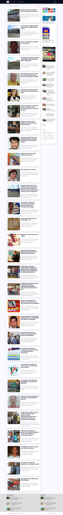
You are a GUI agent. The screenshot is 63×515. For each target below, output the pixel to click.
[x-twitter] (49, 9)
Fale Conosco (54, 513)
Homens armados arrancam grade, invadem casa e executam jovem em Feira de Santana (29, 108)
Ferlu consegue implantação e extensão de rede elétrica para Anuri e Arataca (51, 85)
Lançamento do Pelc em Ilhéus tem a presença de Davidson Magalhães (28, 334)
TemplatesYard (14, 513)
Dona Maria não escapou (28, 169)
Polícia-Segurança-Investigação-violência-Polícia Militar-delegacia (48, 137)
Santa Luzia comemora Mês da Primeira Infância (51, 105)
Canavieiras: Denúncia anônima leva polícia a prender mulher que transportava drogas (28, 205)
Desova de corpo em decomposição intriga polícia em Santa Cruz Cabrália (50, 67)
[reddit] (49, 11)
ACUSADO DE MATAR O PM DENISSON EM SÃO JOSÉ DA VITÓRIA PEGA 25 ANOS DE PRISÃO (29, 140)
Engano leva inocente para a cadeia (29, 235)
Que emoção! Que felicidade (50, 138)
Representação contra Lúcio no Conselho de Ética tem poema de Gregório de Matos (30, 75)
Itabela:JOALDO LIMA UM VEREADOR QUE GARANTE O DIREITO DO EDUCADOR (29, 252)
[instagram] (44, 9)
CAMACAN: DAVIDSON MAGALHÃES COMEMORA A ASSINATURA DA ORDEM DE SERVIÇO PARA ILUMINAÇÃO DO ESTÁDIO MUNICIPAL (29, 269)
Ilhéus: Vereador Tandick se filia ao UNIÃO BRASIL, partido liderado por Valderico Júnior (51, 74)
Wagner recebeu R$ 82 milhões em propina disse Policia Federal (28, 123)
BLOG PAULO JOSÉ (23, 30)
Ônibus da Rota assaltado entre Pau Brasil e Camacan (29, 10)
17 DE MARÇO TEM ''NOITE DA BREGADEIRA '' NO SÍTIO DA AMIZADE (29, 382)
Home (47, 513)
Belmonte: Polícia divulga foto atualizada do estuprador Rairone (30, 398)
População (44, 138)
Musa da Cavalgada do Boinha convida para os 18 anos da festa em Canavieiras (30, 302)
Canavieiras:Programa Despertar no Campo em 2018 (30, 463)
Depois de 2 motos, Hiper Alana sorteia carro (28, 154)
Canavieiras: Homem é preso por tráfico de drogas (29, 447)
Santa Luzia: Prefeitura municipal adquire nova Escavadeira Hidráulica (51, 79)
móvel (53, 135)
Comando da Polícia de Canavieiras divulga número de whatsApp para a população (29, 351)
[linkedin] (54, 9)
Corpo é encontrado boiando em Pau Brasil (30, 42)
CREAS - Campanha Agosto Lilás (47, 132)
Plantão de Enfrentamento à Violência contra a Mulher (51, 109)
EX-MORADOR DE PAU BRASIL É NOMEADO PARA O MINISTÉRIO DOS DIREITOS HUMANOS (30, 318)
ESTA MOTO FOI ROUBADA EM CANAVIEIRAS (29, 479)
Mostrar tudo (38, 6)
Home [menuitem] (11, 1)
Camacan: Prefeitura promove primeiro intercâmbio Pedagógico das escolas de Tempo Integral (51, 92)
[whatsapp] (44, 11)
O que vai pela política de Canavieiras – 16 (28, 219)
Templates (22, 513)
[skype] (46, 11)
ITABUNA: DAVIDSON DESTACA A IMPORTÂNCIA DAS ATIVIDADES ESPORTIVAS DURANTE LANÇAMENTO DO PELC (30, 286)
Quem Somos (50, 513)
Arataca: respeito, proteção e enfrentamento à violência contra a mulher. (51, 99)
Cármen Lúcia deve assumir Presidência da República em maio (30, 91)
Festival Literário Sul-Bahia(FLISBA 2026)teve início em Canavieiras (50, 114)
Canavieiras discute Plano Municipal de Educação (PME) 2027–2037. (51, 120)
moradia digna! (49, 135)
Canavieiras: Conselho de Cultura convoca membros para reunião (29, 366)
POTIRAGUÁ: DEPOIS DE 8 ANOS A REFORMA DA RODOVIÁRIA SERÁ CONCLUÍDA (30, 59)
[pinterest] (52, 11)
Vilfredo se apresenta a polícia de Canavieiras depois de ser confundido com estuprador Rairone (30, 433)
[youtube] (52, 9)
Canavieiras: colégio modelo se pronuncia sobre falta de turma (29, 27)
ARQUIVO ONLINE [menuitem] (20, 1)
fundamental (44, 135)
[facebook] (46, 9)
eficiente (53, 132)
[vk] (54, 11)
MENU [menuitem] (15, 1)
